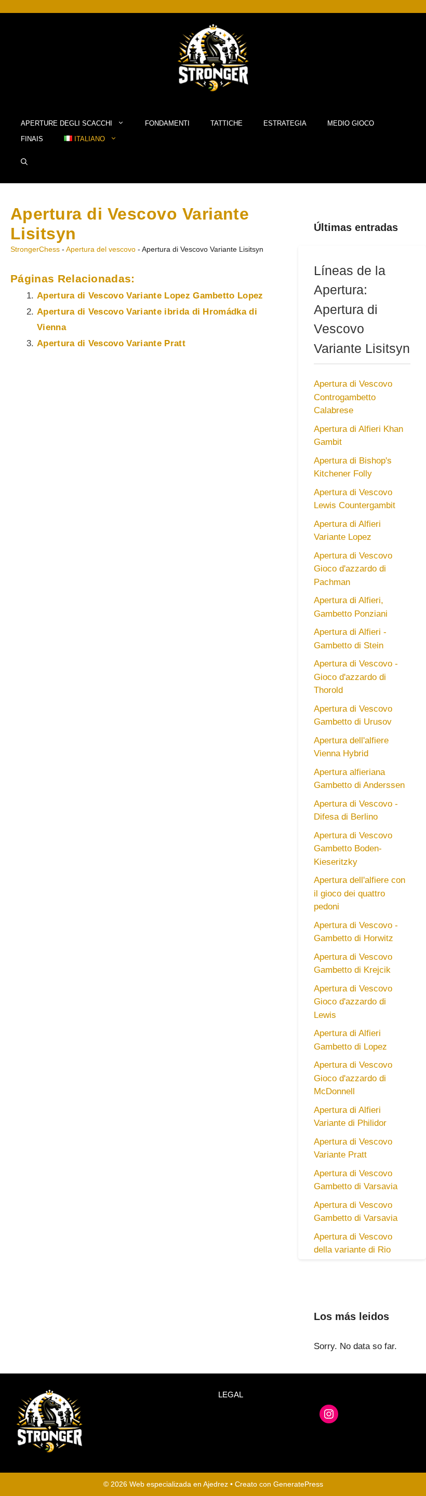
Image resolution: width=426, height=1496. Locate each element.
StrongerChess (35, 249)
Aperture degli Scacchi (66, 123)
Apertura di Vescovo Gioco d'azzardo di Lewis (353, 1002)
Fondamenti (167, 123)
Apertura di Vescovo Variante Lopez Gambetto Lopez (150, 296)
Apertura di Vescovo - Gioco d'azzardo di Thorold (356, 677)
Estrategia (285, 123)
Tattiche (226, 123)
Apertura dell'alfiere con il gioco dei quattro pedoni (359, 893)
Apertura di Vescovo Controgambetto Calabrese (353, 397)
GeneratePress (298, 1484)
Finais (32, 139)
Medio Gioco (350, 123)
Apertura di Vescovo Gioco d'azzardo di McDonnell (353, 1078)
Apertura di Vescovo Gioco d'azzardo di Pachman (353, 569)
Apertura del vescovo (101, 249)
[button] (24, 162)
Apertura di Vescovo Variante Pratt (111, 343)
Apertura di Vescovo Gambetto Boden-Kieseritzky (353, 849)
